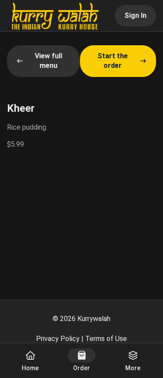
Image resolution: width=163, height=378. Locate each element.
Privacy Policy (58, 339)
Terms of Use (106, 339)
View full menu (48, 61)
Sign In (135, 15)
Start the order (112, 61)
